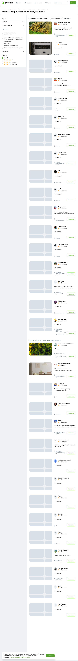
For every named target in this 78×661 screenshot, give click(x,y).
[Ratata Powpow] (52, 326)
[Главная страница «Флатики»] (7, 2)
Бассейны (6, 43)
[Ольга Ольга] (52, 158)
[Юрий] (52, 85)
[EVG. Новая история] (52, 370)
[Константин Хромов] (52, 140)
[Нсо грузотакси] (52, 574)
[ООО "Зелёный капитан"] (52, 350)
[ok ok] (52, 592)
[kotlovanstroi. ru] (52, 268)
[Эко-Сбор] (52, 288)
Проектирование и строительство (13, 39)
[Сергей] (52, 520)
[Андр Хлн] (52, 122)
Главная (4, 8)
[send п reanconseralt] (52, 466)
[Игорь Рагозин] (52, 104)
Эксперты (9, 8)
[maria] (52, 195)
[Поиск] (56, 3)
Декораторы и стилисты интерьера (13, 37)
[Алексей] (52, 426)
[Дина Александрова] (52, 408)
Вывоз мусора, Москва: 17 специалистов (37, 8)
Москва (16, 8)
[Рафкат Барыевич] (52, 556)
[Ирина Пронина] (52, 66)
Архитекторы (7, 35)
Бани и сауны (7, 41)
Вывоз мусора (22, 8)
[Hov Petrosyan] (52, 610)
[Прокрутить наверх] (75, 658)
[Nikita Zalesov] (52, 307)
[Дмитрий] (52, 390)
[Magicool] (52, 48)
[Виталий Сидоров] (52, 484)
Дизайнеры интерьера (10, 32)
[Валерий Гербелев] (52, 29)
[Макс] (52, 538)
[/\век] (52, 502)
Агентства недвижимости (11, 45)
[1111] (52, 176)
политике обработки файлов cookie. (20, 657)
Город (4, 18)
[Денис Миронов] (52, 250)
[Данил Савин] (52, 232)
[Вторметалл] (52, 213)
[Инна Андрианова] (52, 447)
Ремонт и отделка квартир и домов (13, 47)
